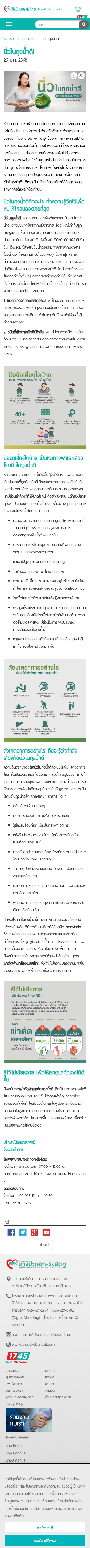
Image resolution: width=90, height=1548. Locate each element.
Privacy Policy (14, 1403)
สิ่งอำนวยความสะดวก (19, 1397)
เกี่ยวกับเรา (12, 1370)
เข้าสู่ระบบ (61, 8)
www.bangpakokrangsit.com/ (33, 1343)
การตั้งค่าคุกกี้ (45, 1527)
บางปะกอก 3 (15, 1452)
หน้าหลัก (9, 38)
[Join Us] (29, 1419)
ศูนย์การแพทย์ (15, 1377)
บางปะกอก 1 (15, 1445)
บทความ (28, 38)
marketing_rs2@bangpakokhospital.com (42, 1334)
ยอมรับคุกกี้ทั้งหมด (45, 1540)
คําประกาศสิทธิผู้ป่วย (58, 1397)
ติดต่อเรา (50, 1390)
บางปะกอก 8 (15, 1459)
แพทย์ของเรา (14, 1383)
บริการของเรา (14, 1390)
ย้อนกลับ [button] (45, 1244)
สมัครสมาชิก (45, 8)
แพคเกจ (50, 1370)
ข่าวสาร (49, 1377)
